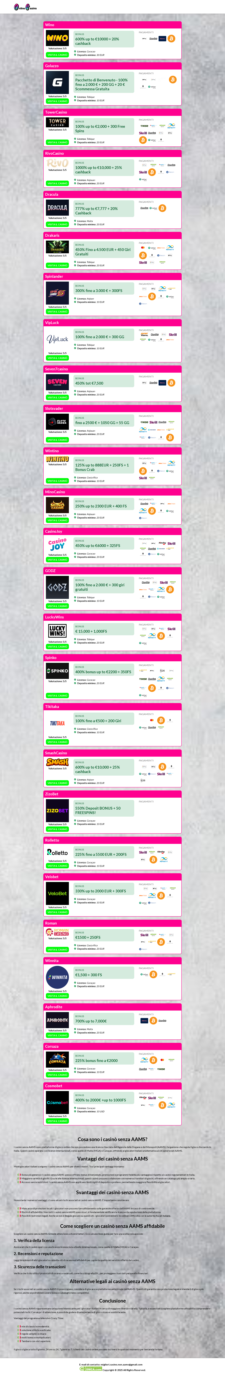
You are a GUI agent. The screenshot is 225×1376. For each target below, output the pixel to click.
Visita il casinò (57, 54)
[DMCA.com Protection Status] (90, 1370)
